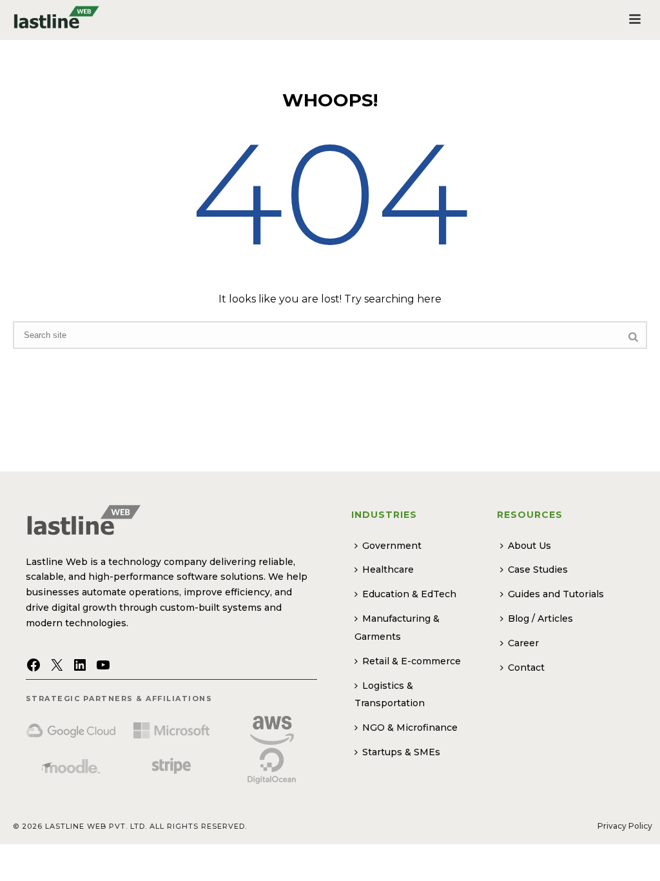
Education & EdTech (409, 594)
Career (523, 643)
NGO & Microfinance (410, 727)
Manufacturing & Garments (397, 627)
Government (392, 545)
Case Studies (538, 569)
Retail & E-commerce (411, 661)
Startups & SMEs (401, 752)
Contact (526, 667)
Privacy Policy (624, 826)
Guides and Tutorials (556, 594)
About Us (529, 545)
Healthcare (388, 569)
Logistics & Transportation (389, 694)
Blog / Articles (540, 618)
